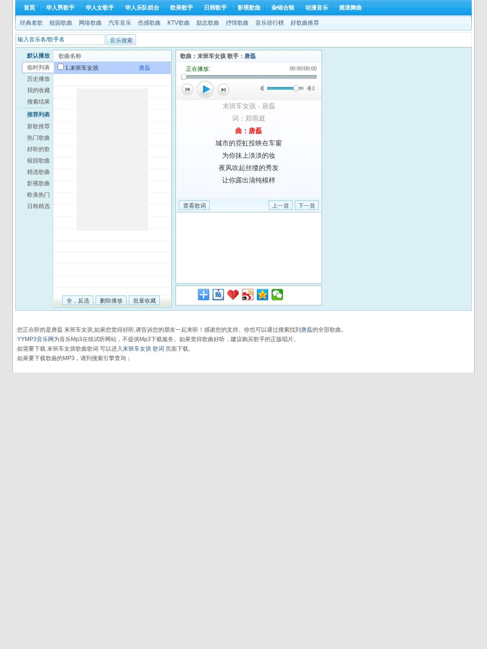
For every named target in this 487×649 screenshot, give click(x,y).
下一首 (223, 89)
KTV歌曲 (178, 22)
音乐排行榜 (269, 22)
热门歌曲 (38, 137)
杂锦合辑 (283, 7)
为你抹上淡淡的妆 (248, 155)
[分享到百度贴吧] (218, 294)
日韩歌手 (215, 7)
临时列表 (38, 67)
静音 (263, 88)
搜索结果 (38, 101)
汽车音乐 (119, 22)
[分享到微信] (277, 294)
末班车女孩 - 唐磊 (249, 106)
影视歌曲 (249, 7)
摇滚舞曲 (350, 7)
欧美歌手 (181, 7)
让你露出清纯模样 (248, 180)
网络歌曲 (90, 22)
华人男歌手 (60, 7)
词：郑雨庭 (248, 118)
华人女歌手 (100, 7)
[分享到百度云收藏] (233, 294)
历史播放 (38, 79)
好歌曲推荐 (305, 22)
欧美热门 (38, 194)
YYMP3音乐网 (35, 339)
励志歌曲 (207, 22)
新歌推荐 (38, 126)
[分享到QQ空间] (263, 294)
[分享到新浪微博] (248, 294)
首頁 (29, 7)
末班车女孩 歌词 (143, 348)
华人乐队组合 (142, 7)
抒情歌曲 (237, 22)
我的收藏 (38, 90)
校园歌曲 (60, 22)
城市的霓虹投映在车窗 (248, 143)
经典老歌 (31, 22)
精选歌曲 (38, 172)
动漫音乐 (316, 7)
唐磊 (250, 56)
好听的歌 (38, 149)
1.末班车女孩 (81, 68)
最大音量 (310, 88)
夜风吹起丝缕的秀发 (249, 168)
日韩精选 (38, 206)
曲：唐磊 (248, 130)
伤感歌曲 (149, 22)
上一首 (187, 89)
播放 (205, 89)
